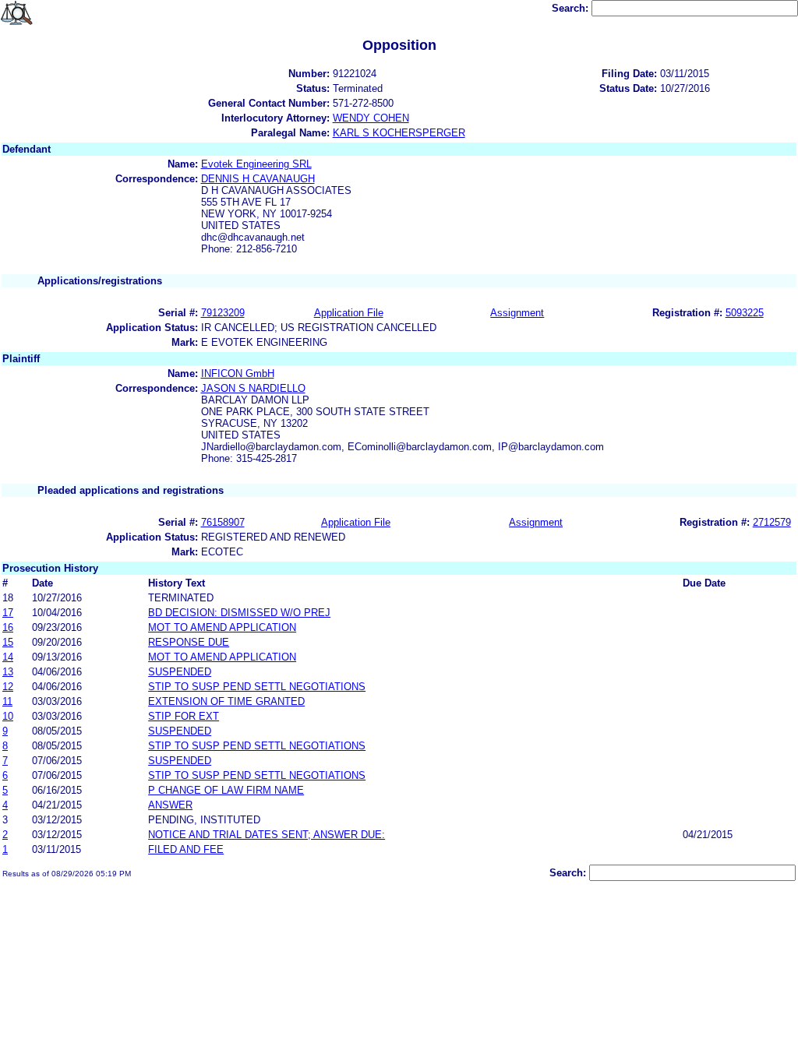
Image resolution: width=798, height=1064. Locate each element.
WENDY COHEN (371, 118)
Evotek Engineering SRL (256, 164)
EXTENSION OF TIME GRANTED (226, 701)
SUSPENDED (179, 672)
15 (7, 642)
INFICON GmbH (237, 373)
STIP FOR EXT (183, 716)
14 (7, 657)
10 (7, 716)
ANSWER (170, 805)
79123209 (223, 313)
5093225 (745, 313)
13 (7, 672)
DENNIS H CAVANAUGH (258, 179)
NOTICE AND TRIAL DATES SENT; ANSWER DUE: (266, 834)
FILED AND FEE (186, 849)
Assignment (517, 313)
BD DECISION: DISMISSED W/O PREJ (239, 612)
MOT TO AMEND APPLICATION (222, 627)
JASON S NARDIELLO (253, 388)
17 (7, 612)
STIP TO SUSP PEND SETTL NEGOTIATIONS (256, 686)
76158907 (223, 522)
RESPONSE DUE (188, 642)
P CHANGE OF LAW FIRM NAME (226, 790)
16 (7, 627)
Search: (571, 8)
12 (7, 686)
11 (7, 701)
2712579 (772, 522)
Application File (348, 313)
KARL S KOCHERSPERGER (399, 133)
